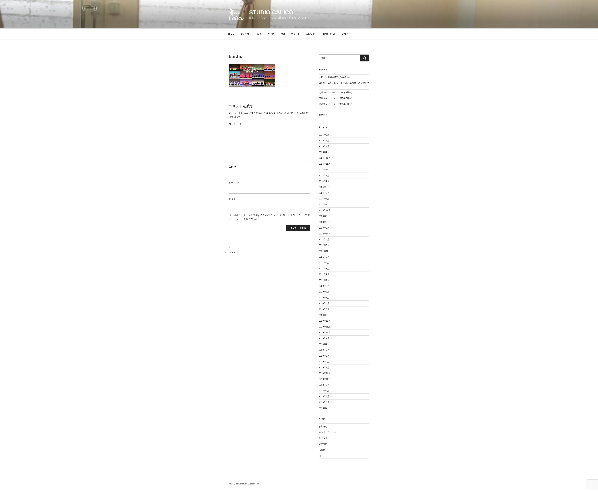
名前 (233, 166)
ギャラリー (245, 34)
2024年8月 (324, 175)
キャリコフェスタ (327, 432)
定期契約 (323, 444)
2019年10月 (325, 332)
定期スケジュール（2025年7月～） (336, 98)
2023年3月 (324, 222)
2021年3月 (324, 268)
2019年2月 (324, 361)
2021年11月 (324, 251)
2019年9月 (324, 338)
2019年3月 (324, 356)
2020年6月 (324, 291)
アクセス (295, 34)
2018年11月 (324, 379)
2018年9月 (324, 385)
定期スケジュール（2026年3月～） (336, 92)
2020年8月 (324, 286)
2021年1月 (324, 280)
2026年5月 (324, 140)
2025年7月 (324, 152)
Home (231, 34)
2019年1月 (324, 367)
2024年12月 (325, 158)
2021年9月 (324, 257)
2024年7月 (324, 181)
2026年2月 (324, 146)
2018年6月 (324, 396)
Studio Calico (271, 12)
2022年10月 (325, 233)
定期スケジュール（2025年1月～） (336, 104)
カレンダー (311, 34)
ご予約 (271, 34)
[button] (236, 13)
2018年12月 (325, 373)
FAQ (282, 34)
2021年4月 (324, 262)
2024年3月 (324, 193)
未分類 (322, 450)
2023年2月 (324, 228)
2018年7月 (324, 390)
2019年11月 (324, 326)
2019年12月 (325, 321)
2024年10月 (325, 169)
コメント (235, 124)
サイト (232, 199)
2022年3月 (324, 245)
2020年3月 (324, 309)
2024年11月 (324, 164)
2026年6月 (324, 134)
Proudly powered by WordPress (243, 483)
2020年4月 (324, 303)
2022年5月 (324, 239)
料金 (259, 34)
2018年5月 (324, 402)
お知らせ (346, 34)
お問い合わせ (329, 34)
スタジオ (323, 438)
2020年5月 (324, 297)
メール (234, 182)
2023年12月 (325, 204)
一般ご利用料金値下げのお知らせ (335, 77)
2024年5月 (324, 187)
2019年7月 (324, 344)
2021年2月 (324, 274)
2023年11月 (324, 210)
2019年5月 (324, 350)
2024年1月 (324, 198)
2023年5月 (324, 216)
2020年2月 (324, 315)
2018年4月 (324, 408)
